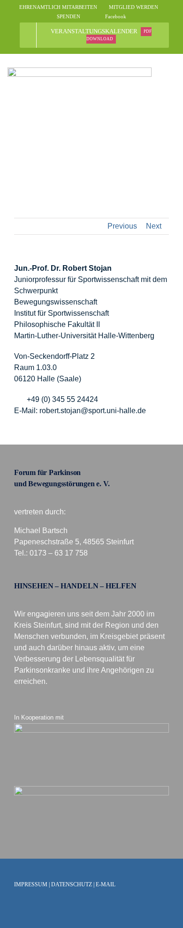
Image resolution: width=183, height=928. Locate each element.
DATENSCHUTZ (71, 884)
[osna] (91, 790)
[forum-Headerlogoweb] (80, 71)
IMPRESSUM (30, 884)
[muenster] (91, 727)
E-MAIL (105, 884)
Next (153, 226)
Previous (122, 226)
